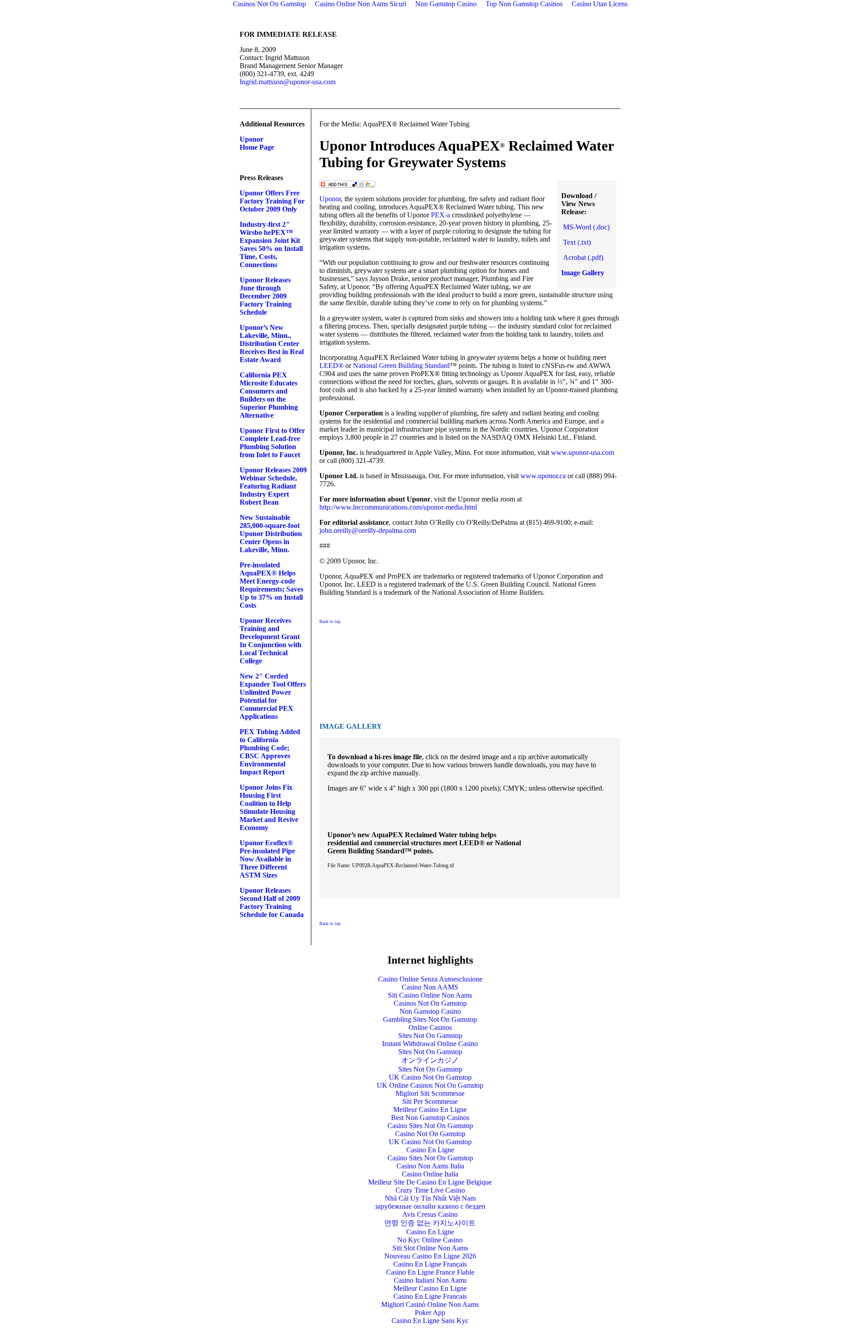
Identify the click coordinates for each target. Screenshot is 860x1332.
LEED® (331, 365)
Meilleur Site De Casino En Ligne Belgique (430, 1182)
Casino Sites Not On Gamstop (430, 1125)
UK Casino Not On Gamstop (430, 1077)
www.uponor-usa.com (582, 452)
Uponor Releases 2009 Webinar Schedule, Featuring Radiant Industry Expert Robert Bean (273, 486)
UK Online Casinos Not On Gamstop (430, 1085)
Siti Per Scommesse (430, 1101)
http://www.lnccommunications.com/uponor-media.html (398, 507)
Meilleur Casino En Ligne (430, 1109)
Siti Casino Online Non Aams (430, 995)
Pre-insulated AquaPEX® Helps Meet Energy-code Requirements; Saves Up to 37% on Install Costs (271, 585)
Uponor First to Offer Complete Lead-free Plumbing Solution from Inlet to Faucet (272, 442)
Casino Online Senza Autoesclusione (430, 979)
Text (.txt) (577, 242)
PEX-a (440, 215)
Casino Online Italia (430, 1174)
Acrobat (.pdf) (583, 257)
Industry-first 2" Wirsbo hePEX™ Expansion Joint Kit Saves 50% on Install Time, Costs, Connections (271, 244)
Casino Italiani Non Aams (430, 1280)
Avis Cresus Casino (430, 1214)
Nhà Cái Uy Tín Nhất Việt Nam (430, 1198)
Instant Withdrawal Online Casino (430, 1043)
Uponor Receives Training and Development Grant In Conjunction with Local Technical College (270, 641)
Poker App (430, 1312)
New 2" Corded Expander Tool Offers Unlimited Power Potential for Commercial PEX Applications (273, 696)
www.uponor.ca (543, 476)
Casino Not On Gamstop (430, 1133)
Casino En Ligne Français (430, 1264)
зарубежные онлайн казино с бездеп (430, 1206)
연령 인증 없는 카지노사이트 (430, 1223)
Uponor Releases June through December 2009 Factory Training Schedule (266, 296)
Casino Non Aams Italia (430, 1166)
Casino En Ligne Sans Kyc (430, 1320)
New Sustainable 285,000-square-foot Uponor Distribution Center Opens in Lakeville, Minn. (271, 534)
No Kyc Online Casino (430, 1240)
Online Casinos (430, 1027)
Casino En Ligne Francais (430, 1296)
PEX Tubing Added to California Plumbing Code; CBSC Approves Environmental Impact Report (270, 752)
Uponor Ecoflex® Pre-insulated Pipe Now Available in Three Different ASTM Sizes (267, 859)
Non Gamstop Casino (430, 1011)
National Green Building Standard (401, 365)
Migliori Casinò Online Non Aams (430, 1304)
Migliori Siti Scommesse (430, 1093)
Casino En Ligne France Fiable (430, 1272)
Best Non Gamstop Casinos (430, 1117)
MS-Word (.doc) (586, 227)
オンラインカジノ (430, 1060)
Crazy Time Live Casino (430, 1190)
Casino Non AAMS (430, 987)
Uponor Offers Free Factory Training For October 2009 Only (272, 201)
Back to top (329, 621)
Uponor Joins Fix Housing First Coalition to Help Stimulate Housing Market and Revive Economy (269, 807)
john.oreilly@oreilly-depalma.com (367, 530)
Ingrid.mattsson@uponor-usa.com (287, 82)
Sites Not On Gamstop (430, 1035)
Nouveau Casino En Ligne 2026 (430, 1256)
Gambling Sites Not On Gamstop (430, 1019)
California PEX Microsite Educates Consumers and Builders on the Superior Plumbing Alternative (269, 395)
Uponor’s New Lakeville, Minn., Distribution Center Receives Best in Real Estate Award (272, 343)
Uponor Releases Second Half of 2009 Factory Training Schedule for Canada (272, 902)
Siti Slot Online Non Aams (430, 1248)
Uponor (330, 199)
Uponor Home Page (257, 143)
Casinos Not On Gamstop (430, 1003)
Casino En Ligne (430, 1150)
